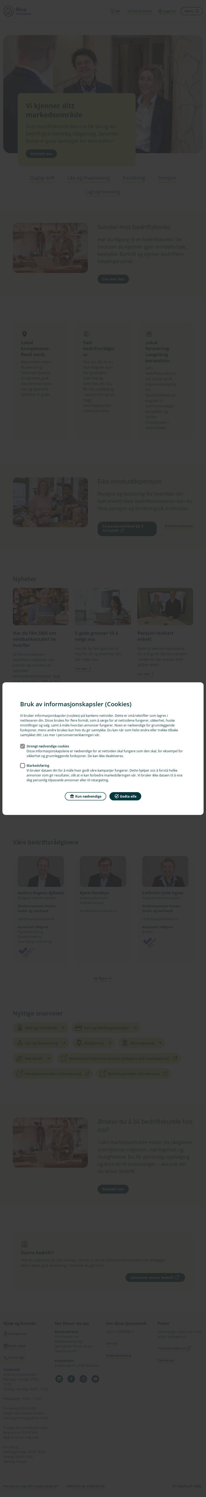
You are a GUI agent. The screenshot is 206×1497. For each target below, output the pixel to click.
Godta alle (128, 796)
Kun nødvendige (88, 796)
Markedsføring (38, 765)
